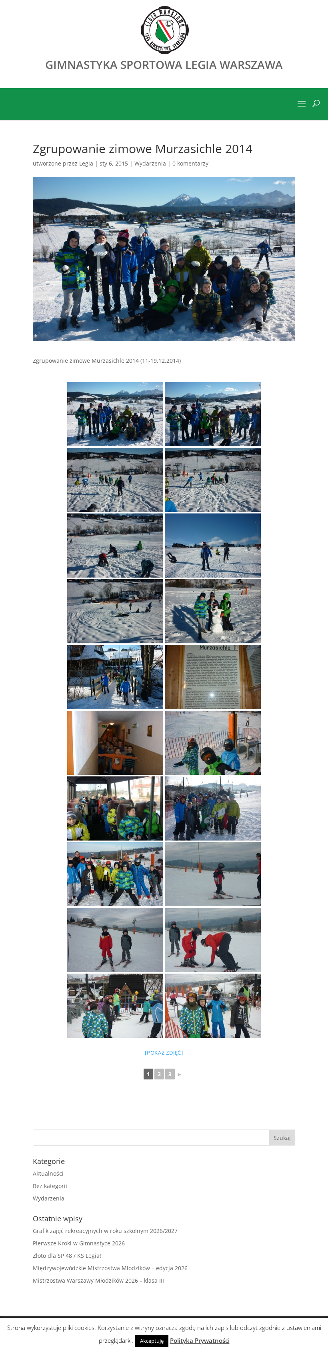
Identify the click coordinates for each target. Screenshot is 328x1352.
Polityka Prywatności (200, 1340)
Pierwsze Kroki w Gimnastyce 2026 (79, 1243)
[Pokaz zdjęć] (164, 1052)
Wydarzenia (150, 163)
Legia (86, 163)
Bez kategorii (50, 1186)
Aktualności (48, 1173)
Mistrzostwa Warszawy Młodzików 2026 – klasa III (98, 1280)
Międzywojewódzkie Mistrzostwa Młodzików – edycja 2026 (110, 1268)
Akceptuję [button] (152, 1340)
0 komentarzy (190, 163)
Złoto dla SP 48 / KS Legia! (67, 1255)
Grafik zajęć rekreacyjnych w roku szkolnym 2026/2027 (105, 1231)
